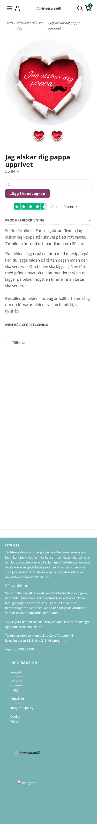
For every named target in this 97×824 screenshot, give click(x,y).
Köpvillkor (17, 698)
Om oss (15, 681)
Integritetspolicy (18, 708)
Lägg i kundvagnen (27, 193)
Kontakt (15, 672)
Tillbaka (17, 342)
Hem (9, 22)
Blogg (14, 690)
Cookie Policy (15, 719)
